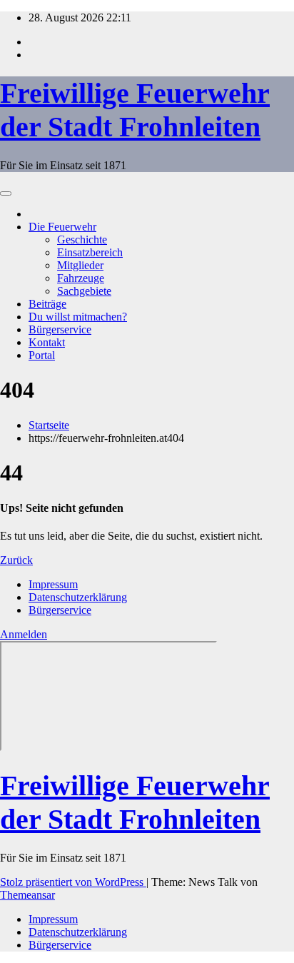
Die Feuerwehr (62, 227)
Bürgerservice (60, 329)
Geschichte (82, 239)
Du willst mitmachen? (78, 317)
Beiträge (47, 304)
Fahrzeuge (80, 278)
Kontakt (47, 342)
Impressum (53, 584)
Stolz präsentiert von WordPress (73, 882)
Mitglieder (80, 265)
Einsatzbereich (90, 252)
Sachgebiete (84, 291)
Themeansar (27, 895)
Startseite (49, 425)
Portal (42, 355)
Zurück (16, 560)
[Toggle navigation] (5, 193)
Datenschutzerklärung (78, 597)
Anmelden (23, 634)
